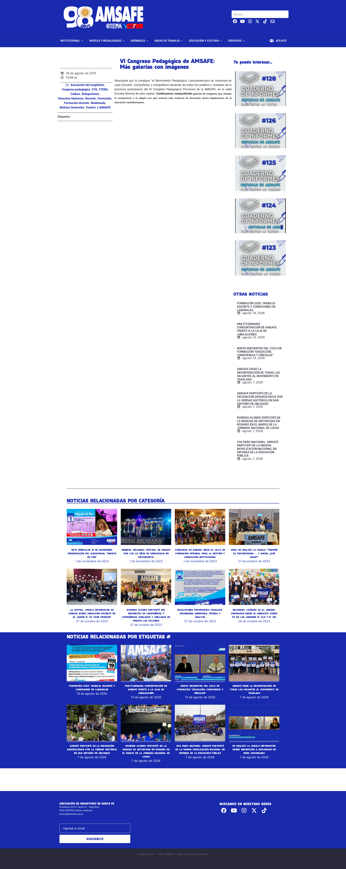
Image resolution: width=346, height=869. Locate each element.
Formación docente (76, 103)
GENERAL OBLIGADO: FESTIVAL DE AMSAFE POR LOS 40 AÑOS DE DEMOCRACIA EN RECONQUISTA (146, 553)
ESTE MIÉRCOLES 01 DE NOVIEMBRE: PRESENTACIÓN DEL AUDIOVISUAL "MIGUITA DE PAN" (92, 553)
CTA (94, 89)
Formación (104, 98)
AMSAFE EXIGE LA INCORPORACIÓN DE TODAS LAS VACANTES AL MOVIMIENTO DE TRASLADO (254, 689)
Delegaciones (90, 94)
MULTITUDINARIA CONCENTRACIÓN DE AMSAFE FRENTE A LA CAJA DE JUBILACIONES (146, 689)
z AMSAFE (104, 107)
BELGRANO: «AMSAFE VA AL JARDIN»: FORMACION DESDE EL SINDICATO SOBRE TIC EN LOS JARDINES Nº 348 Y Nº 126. (254, 613)
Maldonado (98, 103)
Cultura (75, 94)
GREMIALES (138, 40)
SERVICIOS (234, 40)
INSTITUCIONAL (70, 40)
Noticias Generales (72, 107)
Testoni (90, 107)
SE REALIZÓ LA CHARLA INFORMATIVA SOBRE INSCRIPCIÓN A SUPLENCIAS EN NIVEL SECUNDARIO (254, 749)
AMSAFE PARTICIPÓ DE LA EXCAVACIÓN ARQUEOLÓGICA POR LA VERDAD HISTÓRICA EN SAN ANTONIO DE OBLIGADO (92, 749)
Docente (90, 98)
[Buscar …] (260, 14)
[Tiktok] (265, 21)
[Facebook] (235, 21)
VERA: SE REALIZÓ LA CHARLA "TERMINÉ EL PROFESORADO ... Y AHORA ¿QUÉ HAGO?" (254, 553)
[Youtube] (242, 21)
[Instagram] (250, 21)
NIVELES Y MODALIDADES (105, 40)
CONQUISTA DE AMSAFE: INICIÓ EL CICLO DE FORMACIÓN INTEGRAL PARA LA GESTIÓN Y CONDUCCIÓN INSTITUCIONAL (200, 553)
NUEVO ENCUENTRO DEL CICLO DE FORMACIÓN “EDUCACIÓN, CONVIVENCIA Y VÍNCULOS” (200, 689)
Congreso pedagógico (76, 89)
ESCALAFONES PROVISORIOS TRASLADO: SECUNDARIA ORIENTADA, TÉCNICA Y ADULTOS (200, 613)
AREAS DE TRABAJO (167, 40)
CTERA (103, 89)
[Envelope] (272, 21)
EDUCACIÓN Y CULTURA (204, 40)
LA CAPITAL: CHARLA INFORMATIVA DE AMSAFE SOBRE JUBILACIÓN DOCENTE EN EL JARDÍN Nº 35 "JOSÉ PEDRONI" (91, 613)
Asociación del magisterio (87, 85)
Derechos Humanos (71, 98)
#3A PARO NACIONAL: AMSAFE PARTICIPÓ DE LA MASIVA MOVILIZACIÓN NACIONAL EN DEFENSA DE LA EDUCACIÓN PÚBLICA (200, 749)
